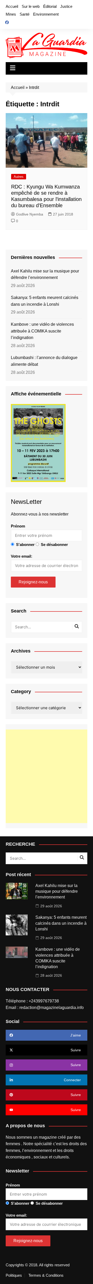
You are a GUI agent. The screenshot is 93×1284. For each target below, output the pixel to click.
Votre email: (21, 556)
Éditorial (50, 6)
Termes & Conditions (46, 1275)
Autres (19, 177)
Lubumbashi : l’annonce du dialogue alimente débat (44, 361)
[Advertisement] (46, 776)
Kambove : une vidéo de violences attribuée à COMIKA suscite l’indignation (42, 331)
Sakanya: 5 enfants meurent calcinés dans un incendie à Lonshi (44, 301)
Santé (24, 14)
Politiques (14, 1275)
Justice (66, 6)
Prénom (18, 526)
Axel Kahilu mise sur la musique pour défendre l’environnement (45, 274)
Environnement (46, 14)
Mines (11, 14)
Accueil (12, 6)
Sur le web (31, 6)
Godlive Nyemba (29, 214)
